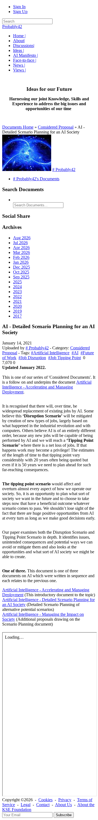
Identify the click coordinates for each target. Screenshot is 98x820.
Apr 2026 (21, 247)
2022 (17, 296)
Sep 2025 (21, 277)
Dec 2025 (21, 267)
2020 (17, 306)
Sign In (19, 6)
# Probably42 (63, 169)
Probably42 (12, 26)
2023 (17, 291)
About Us (63, 804)
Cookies (45, 799)
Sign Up (20, 11)
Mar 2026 (21, 252)
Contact (43, 804)
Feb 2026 (21, 257)
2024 (17, 286)
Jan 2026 (21, 262)
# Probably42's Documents (36, 178)
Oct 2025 (21, 272)
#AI (75, 352)
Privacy (64, 799)
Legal (25, 804)
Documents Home (17, 127)
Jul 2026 (20, 242)
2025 (17, 281)
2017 (17, 316)
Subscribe (64, 815)
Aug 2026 (21, 237)
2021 (17, 301)
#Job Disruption (32, 357)
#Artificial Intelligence (50, 352)
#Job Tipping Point (64, 357)
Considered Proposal (56, 127)
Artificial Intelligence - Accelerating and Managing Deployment (46, 387)
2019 (17, 311)
